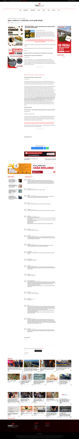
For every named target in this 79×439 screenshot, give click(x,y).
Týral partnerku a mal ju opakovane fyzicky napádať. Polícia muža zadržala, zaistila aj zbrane (13, 191)
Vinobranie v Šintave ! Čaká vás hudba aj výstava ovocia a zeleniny (13, 186)
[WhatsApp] (62, 23)
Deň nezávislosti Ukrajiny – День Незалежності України (62, 369)
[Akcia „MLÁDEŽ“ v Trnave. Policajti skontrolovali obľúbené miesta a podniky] (20, 180)
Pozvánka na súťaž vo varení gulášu (26, 414)
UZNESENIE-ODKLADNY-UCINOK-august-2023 (33, 74)
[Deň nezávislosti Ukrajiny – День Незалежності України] (63, 363)
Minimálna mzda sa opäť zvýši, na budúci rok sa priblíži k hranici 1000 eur (15, 369)
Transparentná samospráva (22, 18)
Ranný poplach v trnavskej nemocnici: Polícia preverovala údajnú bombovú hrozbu (13, 197)
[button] (75, 5)
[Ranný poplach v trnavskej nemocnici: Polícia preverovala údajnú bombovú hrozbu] (20, 197)
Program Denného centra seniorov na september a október (13, 414)
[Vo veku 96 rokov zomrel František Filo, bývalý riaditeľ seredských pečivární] (27, 377)
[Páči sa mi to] (27, 184)
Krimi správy (15, 18)
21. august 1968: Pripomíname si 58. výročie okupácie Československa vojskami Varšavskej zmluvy (65, 414)
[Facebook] (69, 5)
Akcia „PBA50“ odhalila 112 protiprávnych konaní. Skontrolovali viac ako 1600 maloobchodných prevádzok (13, 400)
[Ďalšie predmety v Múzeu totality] (39, 409)
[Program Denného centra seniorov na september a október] (14, 409)
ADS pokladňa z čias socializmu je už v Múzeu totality (31, 159)
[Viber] (68, 23)
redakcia (12, 22)
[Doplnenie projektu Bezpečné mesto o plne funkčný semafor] (27, 395)
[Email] (64, 23)
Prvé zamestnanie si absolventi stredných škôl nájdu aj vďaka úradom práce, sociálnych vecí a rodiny (64, 401)
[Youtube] (72, 5)
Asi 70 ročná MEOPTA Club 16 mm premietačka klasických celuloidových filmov (39, 400)
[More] (70, 23)
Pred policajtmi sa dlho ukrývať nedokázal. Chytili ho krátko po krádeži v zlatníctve (51, 414)
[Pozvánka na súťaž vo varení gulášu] (27, 409)
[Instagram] (71, 5)
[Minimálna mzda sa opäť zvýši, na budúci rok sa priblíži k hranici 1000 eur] (15, 363)
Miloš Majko (35, 415)
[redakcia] (8, 22)
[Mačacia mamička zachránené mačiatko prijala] (52, 395)
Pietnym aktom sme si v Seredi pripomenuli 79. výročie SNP (50, 159)
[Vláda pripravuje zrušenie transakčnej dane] (52, 377)
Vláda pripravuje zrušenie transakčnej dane (51, 381)
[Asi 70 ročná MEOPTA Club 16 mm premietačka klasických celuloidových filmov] (39, 395)
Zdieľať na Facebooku (38, 148)
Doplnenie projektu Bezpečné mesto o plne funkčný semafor (25, 400)
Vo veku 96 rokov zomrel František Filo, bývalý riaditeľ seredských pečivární (26, 382)
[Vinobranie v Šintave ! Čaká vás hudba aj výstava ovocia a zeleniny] (20, 186)
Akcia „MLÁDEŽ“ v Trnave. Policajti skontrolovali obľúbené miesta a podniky (13, 180)
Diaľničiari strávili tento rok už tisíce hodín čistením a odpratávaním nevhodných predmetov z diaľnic (31, 369)
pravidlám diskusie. (41, 348)
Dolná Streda (10, 18)
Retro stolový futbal (12, 380)
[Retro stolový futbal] (14, 377)
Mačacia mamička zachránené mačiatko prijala (52, 399)
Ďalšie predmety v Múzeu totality (39, 414)
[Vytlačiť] (66, 23)
